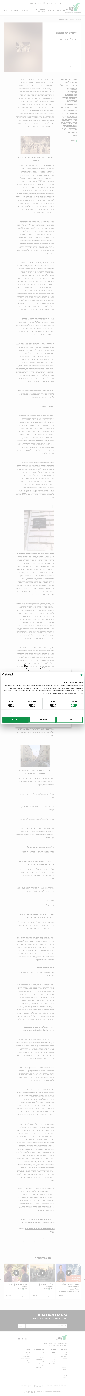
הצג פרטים (8, 713)
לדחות (69, 719)
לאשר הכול (15, 719)
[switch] (53, 705)
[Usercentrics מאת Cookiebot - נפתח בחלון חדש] (11, 674)
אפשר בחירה (42, 719)
